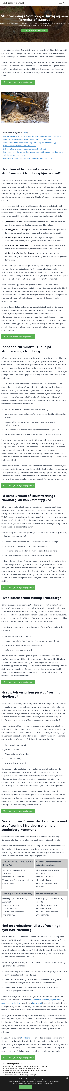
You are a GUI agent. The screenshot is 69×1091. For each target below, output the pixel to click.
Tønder (60, 999)
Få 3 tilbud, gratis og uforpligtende (34, 30)
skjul (25, 133)
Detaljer (53, 1083)
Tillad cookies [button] (25, 1087)
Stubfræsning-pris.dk (13, 2)
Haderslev (15, 1003)
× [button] (67, 1078)
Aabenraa (5, 1003)
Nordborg (25, 1038)
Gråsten (45, 999)
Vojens (53, 999)
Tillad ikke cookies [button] (42, 1087)
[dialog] (34, 1083)
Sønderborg (35, 999)
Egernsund (37, 1003)
